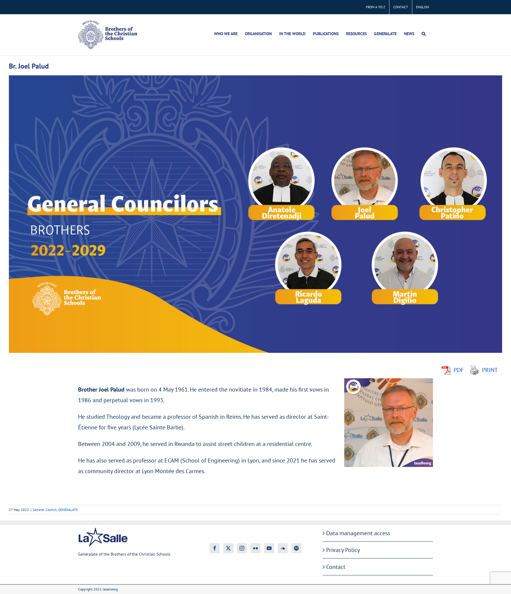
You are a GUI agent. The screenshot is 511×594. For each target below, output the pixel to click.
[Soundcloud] (283, 548)
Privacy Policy (343, 550)
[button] (424, 33)
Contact (335, 567)
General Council (45, 509)
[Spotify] (296, 548)
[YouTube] (269, 548)
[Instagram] (242, 548)
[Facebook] (215, 548)
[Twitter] (228, 548)
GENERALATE (68, 509)
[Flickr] (255, 548)
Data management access (358, 533)
